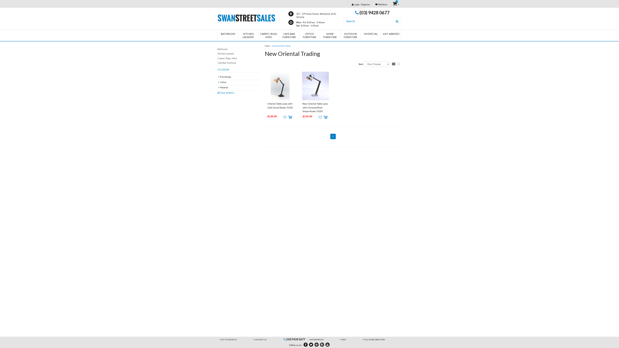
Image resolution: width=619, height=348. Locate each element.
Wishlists (382, 4)
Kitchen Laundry (248, 35)
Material (224, 87)
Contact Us (260, 339)
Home (267, 46)
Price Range (225, 77)
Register (365, 4)
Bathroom (228, 33)
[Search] (397, 21)
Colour (223, 82)
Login (356, 4)
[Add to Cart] (290, 117)
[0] (395, 4)
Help (343, 339)
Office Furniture (309, 35)
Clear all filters (227, 92)
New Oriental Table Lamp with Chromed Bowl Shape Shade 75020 (315, 107)
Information (317, 339)
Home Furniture (330, 35)
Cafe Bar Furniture (289, 35)
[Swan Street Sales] (246, 17)
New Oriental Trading (281, 46)
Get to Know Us (229, 339)
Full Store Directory (374, 339)
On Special (371, 33)
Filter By (223, 69)
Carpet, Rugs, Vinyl (268, 35)
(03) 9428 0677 (374, 12)
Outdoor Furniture (350, 35)
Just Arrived (391, 33)
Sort (360, 64)
